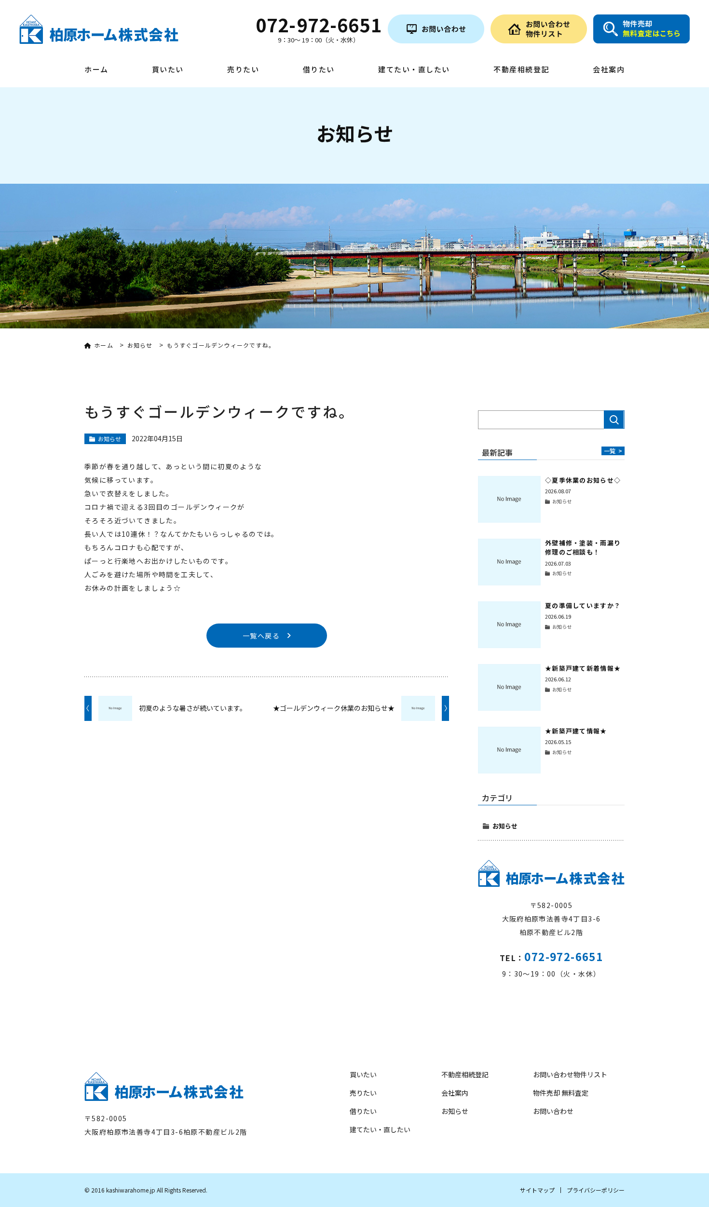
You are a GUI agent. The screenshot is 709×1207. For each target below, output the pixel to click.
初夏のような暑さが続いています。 (192, 708)
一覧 (613, 451)
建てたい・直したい (414, 70)
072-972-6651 (563, 956)
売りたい (243, 70)
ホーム (96, 70)
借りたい (319, 70)
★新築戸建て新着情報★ (583, 668)
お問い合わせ (553, 1111)
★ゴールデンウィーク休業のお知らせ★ (334, 708)
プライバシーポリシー (596, 1190)
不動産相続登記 (521, 70)
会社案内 (609, 70)
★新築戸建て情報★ (576, 730)
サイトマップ (537, 1190)
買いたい (168, 70)
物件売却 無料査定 (560, 1093)
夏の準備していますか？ (583, 605)
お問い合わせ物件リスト (570, 1074)
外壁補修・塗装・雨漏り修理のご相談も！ (583, 547)
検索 (614, 419)
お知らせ (505, 825)
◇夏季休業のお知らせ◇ (583, 480)
